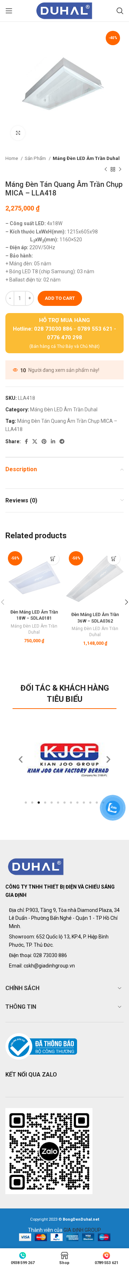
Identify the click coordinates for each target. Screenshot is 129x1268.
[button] (26, 802)
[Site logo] (64, 10)
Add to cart (60, 298)
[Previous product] (105, 169)
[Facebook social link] (26, 441)
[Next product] (120, 169)
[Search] (120, 11)
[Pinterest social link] (44, 441)
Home (12, 158)
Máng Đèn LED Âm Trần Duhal (86, 158)
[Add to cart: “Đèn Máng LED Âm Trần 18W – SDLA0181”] (53, 558)
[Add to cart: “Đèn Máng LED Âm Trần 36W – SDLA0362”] (114, 558)
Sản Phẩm (36, 158)
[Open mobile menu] (9, 11)
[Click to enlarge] (18, 133)
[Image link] (36, 866)
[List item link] (64, 955)
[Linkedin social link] (53, 441)
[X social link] (34, 441)
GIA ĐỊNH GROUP (82, 1230)
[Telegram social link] (62, 441)
